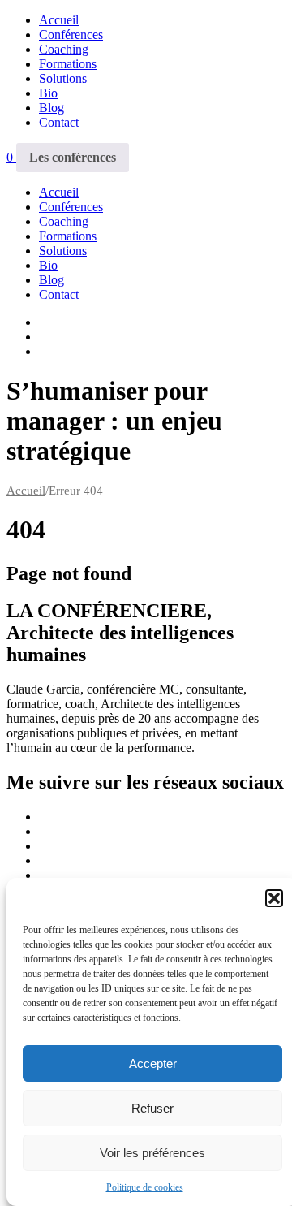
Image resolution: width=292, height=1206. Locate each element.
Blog (51, 108)
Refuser (152, 1108)
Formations (68, 64)
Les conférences (72, 157)
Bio (48, 93)
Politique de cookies (144, 1187)
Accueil (59, 20)
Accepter (153, 1063)
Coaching (63, 49)
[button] (274, 898)
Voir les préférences (152, 1153)
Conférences (71, 34)
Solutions (63, 78)
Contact (59, 122)
